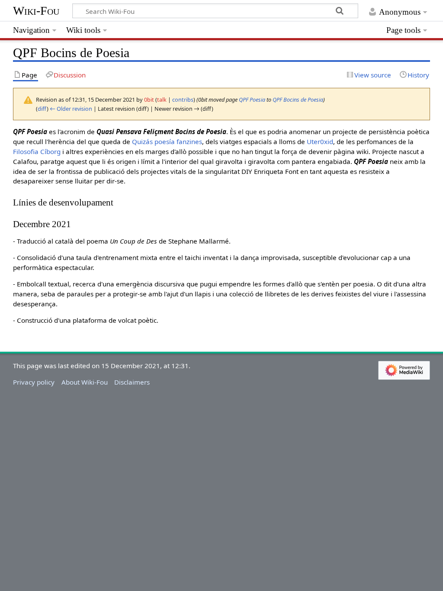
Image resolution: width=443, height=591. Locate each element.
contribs (182, 99)
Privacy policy (34, 382)
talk (162, 99)
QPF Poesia (252, 99)
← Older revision (71, 108)
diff (42, 108)
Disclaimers (132, 382)
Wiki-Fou (36, 10)
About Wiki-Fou (84, 382)
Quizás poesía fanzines (167, 141)
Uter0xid (320, 141)
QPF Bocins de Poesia (298, 99)
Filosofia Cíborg (37, 151)
